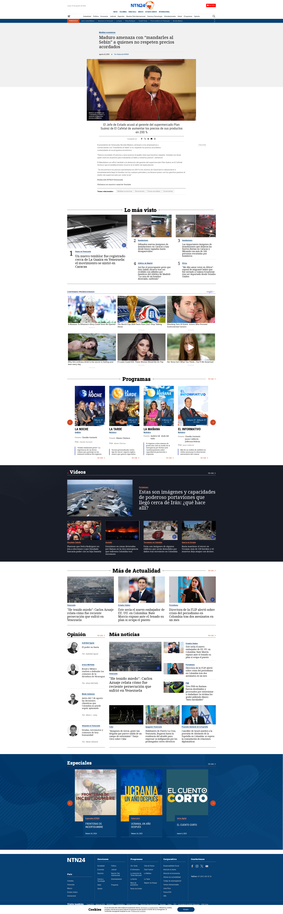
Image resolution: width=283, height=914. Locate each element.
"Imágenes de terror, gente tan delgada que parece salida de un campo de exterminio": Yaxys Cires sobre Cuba (125, 735)
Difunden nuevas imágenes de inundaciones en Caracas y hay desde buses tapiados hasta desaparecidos (153, 247)
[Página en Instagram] (197, 866)
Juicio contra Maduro (88, 21)
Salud (180, 16)
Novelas (163, 904)
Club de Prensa (149, 866)
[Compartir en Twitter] (145, 139)
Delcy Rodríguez (130, 21)
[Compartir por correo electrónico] (151, 139)
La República (120, 904)
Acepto (186, 909)
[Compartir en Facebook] (141, 139)
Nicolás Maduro (178, 21)
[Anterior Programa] (70, 422)
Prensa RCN (167, 892)
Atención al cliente (169, 870)
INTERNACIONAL (164, 12)
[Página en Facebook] (192, 866)
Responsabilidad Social (171, 866)
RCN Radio (110, 904)
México (69, 888)
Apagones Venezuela (153, 727)
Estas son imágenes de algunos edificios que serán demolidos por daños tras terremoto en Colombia (160, 549)
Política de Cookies (138, 911)
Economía (104, 16)
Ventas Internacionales (171, 885)
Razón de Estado (136, 889)
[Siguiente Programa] (213, 422)
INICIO (115, 12)
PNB (187, 683)
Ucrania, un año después (141, 825)
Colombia (70, 881)
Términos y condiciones (149, 908)
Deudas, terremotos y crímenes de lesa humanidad (92, 732)
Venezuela (71, 605)
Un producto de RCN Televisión (188, 904)
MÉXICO (140, 12)
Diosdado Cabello (74, 542)
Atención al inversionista (171, 873)
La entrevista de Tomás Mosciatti (136, 874)
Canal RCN (90, 904)
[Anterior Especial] (70, 803)
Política (96, 16)
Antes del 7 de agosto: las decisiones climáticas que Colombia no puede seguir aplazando (92, 703)
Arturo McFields (88, 665)
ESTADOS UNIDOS (151, 12)
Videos (78, 472)
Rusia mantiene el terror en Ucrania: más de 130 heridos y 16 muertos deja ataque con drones (198, 549)
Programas (188, 16)
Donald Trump (143, 21)
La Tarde (115, 429)
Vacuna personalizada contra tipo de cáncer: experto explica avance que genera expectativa (124, 452)
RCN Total (205, 904)
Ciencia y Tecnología (154, 16)
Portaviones (143, 487)
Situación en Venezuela (91, 726)
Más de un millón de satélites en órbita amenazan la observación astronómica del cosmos (193, 452)
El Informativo (189, 429)
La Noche (81, 429)
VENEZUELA (132, 12)
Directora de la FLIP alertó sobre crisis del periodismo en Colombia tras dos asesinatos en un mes (192, 615)
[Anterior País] (214, 20)
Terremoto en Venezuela (105, 21)
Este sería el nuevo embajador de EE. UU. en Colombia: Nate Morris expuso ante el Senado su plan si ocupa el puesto (141, 615)
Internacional (71, 896)
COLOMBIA (123, 12)
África (184, 263)
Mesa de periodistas (134, 884)
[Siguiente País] (214, 22)
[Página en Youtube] (207, 866)
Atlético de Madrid (145, 263)
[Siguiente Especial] (213, 803)
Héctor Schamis (92, 742)
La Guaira (119, 21)
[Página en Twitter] (201, 866)
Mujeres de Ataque (150, 883)
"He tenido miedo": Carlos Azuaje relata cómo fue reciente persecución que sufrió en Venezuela (90, 615)
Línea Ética (167, 888)
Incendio (108, 542)
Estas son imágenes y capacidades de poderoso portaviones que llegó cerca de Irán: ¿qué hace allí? (177, 499)
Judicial (113, 16)
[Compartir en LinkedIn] (148, 139)
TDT (175, 904)
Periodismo (173, 605)
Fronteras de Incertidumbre (94, 825)
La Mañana (152, 429)
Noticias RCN (100, 904)
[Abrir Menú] (69, 16)
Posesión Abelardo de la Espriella (195, 727)
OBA (164, 896)
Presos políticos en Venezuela (160, 21)
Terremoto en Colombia (153, 542)
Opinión (197, 16)
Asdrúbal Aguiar (88, 643)
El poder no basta (90, 647)
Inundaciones (143, 240)
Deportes (121, 16)
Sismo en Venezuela (83, 251)
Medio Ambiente (88, 694)
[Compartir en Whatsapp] (155, 139)
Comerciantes (168, 191)
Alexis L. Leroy (91, 715)
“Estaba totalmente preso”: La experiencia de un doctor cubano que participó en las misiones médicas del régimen (89, 451)
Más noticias (124, 634)
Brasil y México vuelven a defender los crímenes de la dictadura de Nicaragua (93, 672)
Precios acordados (153, 191)
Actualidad (87, 16)
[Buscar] (214, 16)
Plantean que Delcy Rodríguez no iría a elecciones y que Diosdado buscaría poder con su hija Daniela (84, 549)
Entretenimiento (170, 16)
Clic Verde (134, 866)
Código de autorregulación (172, 881)
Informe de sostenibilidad (172, 877)
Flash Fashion (148, 870)
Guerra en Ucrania (189, 542)
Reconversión (140, 191)
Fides (169, 904)
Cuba (111, 727)
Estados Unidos (124, 605)
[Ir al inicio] (79, 863)
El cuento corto (187, 824)
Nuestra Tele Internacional (135, 16)
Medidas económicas (107, 32)
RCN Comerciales (133, 904)
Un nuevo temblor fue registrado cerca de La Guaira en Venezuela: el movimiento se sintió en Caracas (100, 261)
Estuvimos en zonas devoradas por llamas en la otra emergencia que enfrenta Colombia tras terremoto (121, 550)
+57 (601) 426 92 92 (204, 877)
